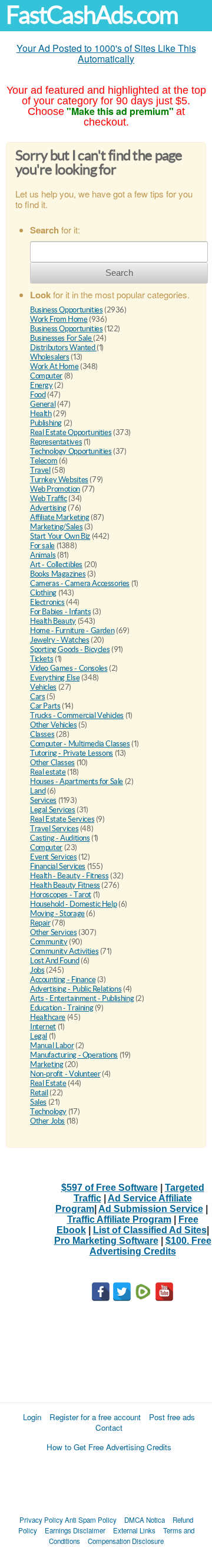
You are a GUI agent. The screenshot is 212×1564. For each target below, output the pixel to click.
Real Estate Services (62, 819)
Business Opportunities (66, 309)
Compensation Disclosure (126, 1541)
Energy (41, 385)
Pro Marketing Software (106, 1241)
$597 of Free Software (109, 1188)
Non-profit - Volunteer (65, 1073)
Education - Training (61, 1007)
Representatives (56, 441)
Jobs (37, 970)
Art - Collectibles (56, 564)
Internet (43, 1026)
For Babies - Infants (60, 611)
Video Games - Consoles (68, 668)
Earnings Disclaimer (75, 1530)
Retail (39, 1092)
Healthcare (47, 1017)
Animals (42, 555)
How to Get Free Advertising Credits (109, 1447)
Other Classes (52, 762)
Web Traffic (48, 498)
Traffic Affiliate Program (119, 1219)
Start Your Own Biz (60, 536)
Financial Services (57, 866)
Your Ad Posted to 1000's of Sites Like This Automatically (106, 53)
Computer (46, 375)
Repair (40, 922)
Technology (48, 1111)
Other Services (53, 932)
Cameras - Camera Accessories (80, 583)
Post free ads (172, 1417)
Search (119, 273)
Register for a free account (95, 1417)
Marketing (47, 1064)
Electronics (47, 602)
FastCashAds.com (92, 15)
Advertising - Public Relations (75, 989)
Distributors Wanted (63, 347)
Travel (40, 470)
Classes (42, 734)
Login (32, 1417)
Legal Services (52, 809)
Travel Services (54, 828)
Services (43, 800)
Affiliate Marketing (60, 517)
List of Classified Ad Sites (150, 1230)
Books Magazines (57, 573)
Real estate (48, 772)
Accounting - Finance (62, 979)
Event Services (53, 856)
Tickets (41, 658)
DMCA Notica (144, 1520)
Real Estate (48, 1083)
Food (37, 394)
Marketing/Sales (56, 526)
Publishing (46, 423)
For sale (42, 545)
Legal (38, 1036)
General (42, 404)
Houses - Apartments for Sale (76, 781)
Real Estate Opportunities (70, 432)
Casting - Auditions (60, 838)
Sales (38, 1102)
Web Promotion (55, 489)
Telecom (43, 460)
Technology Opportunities (71, 451)
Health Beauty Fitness (65, 885)
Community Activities (64, 951)
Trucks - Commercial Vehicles (77, 715)
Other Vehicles (53, 724)
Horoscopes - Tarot (60, 894)
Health (41, 413)
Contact (108, 1427)
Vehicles (43, 687)
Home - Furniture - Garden (72, 630)
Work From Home (59, 319)
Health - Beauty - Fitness (69, 875)
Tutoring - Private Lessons (71, 753)
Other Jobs (47, 1121)
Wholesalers (49, 357)
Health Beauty (53, 621)
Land (37, 790)
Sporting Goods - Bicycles (70, 649)
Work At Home (54, 366)
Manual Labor (52, 1045)
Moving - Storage (57, 913)
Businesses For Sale (61, 338)
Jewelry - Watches (59, 640)
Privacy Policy (41, 1520)
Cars (37, 696)
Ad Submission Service (150, 1209)
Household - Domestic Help (73, 904)
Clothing (43, 592)
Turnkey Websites (59, 479)
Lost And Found (55, 960)
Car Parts (45, 706)
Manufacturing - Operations (74, 1055)
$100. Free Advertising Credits (150, 1246)
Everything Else (55, 677)
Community (49, 941)
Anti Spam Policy (91, 1520)
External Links (134, 1530)
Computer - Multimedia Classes (80, 743)
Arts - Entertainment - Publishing (82, 998)
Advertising (48, 507)
